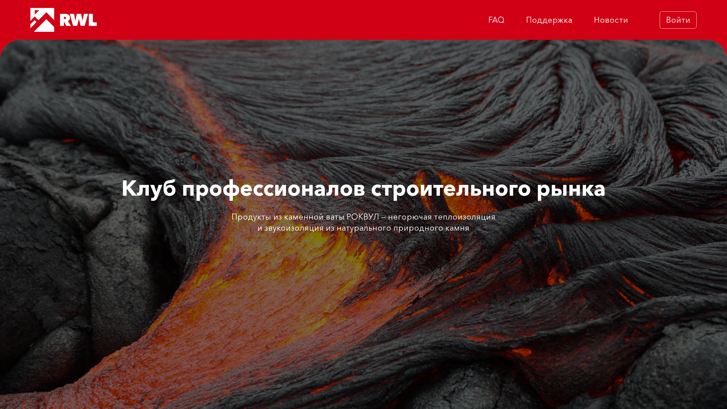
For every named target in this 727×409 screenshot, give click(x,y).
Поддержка (549, 20)
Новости (611, 20)
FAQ (496, 20)
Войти (678, 20)
